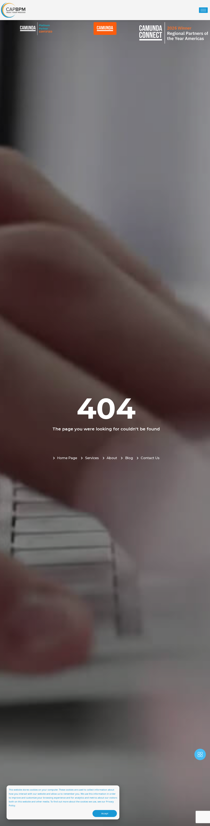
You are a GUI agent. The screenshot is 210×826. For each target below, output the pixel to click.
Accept (104, 813)
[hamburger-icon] (203, 10)
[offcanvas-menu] (200, 755)
